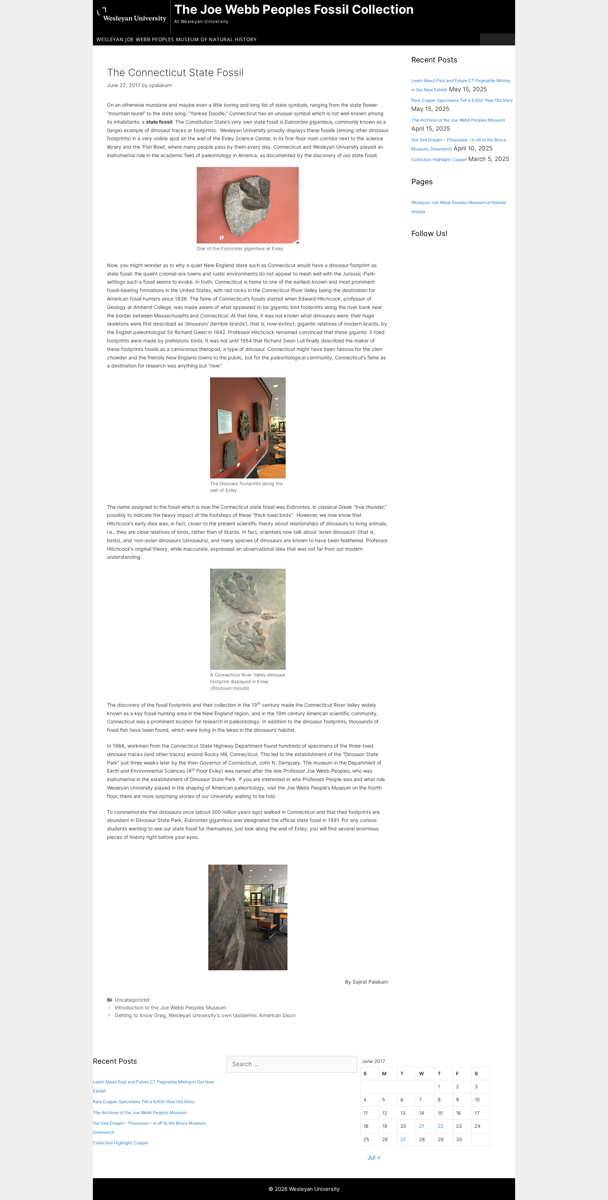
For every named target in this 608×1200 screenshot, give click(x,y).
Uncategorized (132, 1000)
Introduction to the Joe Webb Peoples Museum (170, 1007)
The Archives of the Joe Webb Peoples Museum (458, 120)
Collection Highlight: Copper (439, 159)
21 (421, 1126)
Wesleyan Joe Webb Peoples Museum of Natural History (176, 39)
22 (440, 1126)
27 (403, 1139)
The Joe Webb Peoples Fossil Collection (294, 9)
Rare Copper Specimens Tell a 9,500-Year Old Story (462, 100)
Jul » (373, 1157)
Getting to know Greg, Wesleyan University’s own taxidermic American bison (205, 1015)
